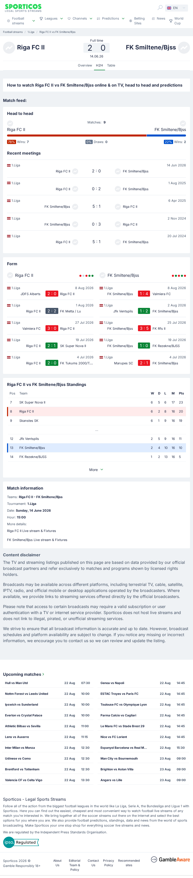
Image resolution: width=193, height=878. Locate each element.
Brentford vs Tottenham (22, 769)
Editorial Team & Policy (74, 865)
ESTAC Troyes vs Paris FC (119, 694)
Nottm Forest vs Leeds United (26, 694)
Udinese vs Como (18, 758)
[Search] (160, 8)
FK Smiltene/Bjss (170, 129)
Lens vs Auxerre (17, 737)
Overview (85, 65)
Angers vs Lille (111, 780)
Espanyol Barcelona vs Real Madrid (126, 748)
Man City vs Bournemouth (119, 758)
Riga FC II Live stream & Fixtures (31, 531)
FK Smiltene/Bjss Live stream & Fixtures (37, 540)
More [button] (93, 469)
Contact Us (93, 863)
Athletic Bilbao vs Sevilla (22, 726)
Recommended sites (129, 863)
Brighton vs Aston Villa (117, 769)
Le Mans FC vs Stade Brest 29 (122, 726)
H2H (99, 65)
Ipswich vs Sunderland (21, 704)
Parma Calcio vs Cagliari (118, 715)
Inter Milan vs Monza (20, 748)
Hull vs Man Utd (16, 683)
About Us (57, 863)
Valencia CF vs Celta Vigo (23, 780)
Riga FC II (16, 129)
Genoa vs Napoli (112, 683)
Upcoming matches (22, 674)
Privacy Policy (108, 863)
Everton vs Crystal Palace (23, 715)
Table (111, 65)
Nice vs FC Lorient (114, 737)
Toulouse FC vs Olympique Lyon (124, 704)
